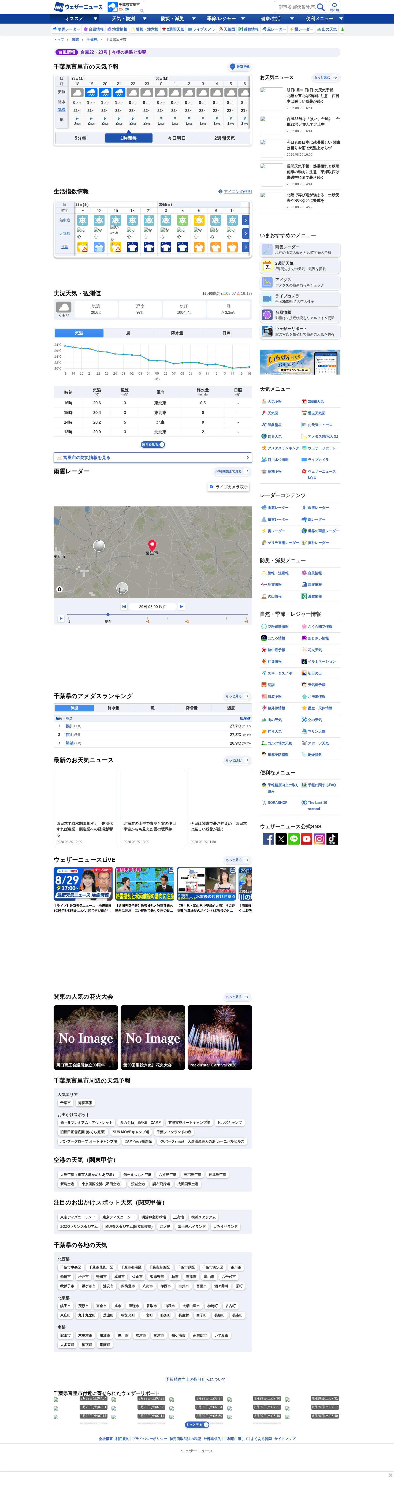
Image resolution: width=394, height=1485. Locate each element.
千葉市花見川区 (101, 1267)
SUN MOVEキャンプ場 (131, 1132)
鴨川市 (123, 1335)
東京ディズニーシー (118, 1217)
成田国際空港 (187, 1184)
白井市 (184, 1286)
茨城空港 (138, 1184)
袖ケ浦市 (178, 1335)
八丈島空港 (167, 1175)
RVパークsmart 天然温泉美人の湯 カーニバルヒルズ (201, 1141)
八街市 (148, 1286)
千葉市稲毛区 (131, 1267)
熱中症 (65, 220)
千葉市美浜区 (212, 1267)
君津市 (141, 1335)
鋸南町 (105, 1345)
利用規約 (122, 1439)
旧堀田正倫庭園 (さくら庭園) (82, 1132)
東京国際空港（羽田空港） (103, 1184)
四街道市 (128, 1286)
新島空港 (67, 1184)
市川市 (236, 1267)
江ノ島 (165, 1227)
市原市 (191, 1277)
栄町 (239, 1286)
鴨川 (70, 726)
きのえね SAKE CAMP (140, 1123)
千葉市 (65, 1103)
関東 (75, 40)
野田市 (101, 1277)
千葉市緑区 (186, 1267)
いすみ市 (221, 1335)
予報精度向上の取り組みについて (196, 1379)
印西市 (166, 1286)
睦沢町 (166, 1315)
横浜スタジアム (203, 1217)
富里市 (201, 1286)
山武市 (170, 1306)
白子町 (201, 1315)
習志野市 (157, 1277)
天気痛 (65, 233)
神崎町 (212, 1306)
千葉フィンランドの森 (174, 1132)
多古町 (230, 1306)
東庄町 (65, 1315)
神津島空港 (217, 1175)
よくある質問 (261, 1439)
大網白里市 (191, 1306)
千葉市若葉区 (159, 1267)
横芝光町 (128, 1315)
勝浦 (70, 743)
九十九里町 (87, 1315)
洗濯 (65, 247)
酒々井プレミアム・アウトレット (86, 1123)
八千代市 (229, 1277)
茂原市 (83, 1306)
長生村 (184, 1315)
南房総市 (200, 1335)
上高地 (178, 1217)
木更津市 (85, 1335)
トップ (59, 40)
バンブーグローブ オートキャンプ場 (88, 1141)
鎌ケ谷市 (89, 1286)
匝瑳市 (134, 1306)
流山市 (209, 1277)
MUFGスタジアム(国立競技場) (129, 1227)
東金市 (101, 1306)
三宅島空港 (192, 1175)
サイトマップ (284, 1439)
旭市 (117, 1306)
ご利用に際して (236, 1439)
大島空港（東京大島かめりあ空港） (88, 1175)
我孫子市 (67, 1286)
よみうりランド (225, 1227)
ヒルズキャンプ (230, 1123)
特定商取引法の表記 (185, 1439)
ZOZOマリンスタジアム (79, 1227)
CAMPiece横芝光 (138, 1141)
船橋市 (65, 1277)
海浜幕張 (85, 1103)
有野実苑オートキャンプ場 (189, 1123)
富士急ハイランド (192, 1227)
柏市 (175, 1277)
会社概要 (106, 1439)
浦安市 (108, 1286)
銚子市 (65, 1306)
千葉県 (92, 40)
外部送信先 (212, 1439)
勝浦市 (105, 1335)
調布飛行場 (161, 1184)
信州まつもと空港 (137, 1175)
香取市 (152, 1306)
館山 (70, 735)
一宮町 (148, 1315)
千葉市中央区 (70, 1267)
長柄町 (219, 1315)
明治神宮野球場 (154, 1217)
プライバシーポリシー (149, 1439)
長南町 (237, 1315)
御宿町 (87, 1345)
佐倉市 (137, 1277)
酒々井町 (221, 1286)
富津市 (159, 1335)
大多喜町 (67, 1345)
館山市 (65, 1335)
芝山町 (108, 1315)
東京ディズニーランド (77, 1217)
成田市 (119, 1277)
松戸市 (83, 1277)
